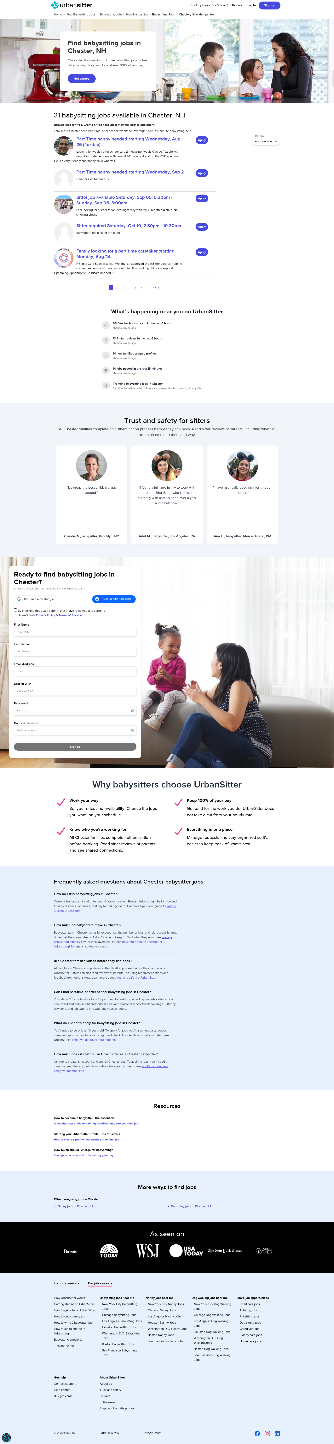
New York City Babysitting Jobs (119, 1306)
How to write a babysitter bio (73, 1323)
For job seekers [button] (100, 1283)
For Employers (200, 5)
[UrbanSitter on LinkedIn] (275, 1433)
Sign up (269, 5)
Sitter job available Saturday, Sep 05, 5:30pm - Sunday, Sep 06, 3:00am (124, 200)
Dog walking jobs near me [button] (210, 1298)
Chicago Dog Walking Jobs (212, 1315)
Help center (62, 1390)
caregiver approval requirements (94, 1040)
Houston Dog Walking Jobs (212, 1332)
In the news (107, 1402)
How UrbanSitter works (69, 1298)
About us (106, 1384)
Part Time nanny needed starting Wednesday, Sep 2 (130, 172)
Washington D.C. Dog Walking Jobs (208, 1340)
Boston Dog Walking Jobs (211, 1349)
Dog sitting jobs (250, 1323)
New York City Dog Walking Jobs (212, 1306)
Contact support (65, 1384)
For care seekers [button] (66, 1283)
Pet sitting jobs (250, 1316)
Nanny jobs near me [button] (160, 1298)
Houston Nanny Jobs (162, 1323)
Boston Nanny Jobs (161, 1335)
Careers (105, 1396)
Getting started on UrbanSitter (74, 1304)
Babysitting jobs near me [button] (117, 1298)
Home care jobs (250, 1341)
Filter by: (259, 136)
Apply (202, 140)
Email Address (24, 664)
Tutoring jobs (248, 1310)
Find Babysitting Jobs (80, 14)
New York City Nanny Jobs (166, 1304)
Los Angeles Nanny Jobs (164, 1316)
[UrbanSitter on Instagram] (265, 1433)
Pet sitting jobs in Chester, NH (191, 1206)
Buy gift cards (63, 1396)
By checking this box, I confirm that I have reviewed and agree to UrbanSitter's (61, 613)
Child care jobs (250, 1304)
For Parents (234, 5)
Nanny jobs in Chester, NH (75, 1206)
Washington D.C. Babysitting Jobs (121, 1336)
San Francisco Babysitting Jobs (119, 1353)
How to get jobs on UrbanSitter (74, 1310)
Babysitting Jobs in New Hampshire (124, 14)
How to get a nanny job (69, 1316)
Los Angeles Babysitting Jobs (122, 1321)
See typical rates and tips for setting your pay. (84, 1155)
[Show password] (132, 710)
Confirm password (26, 723)
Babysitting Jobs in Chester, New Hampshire (183, 14)
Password (21, 703)
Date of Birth (22, 684)
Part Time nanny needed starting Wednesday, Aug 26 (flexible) (128, 142)
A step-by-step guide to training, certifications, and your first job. (96, 1123)
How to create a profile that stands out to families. (87, 1139)
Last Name (21, 644)
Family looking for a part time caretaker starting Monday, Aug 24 (125, 254)
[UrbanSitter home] (73, 5)
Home (58, 14)
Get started (81, 79)
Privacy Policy (45, 615)
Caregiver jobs (249, 1329)
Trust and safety (110, 1390)
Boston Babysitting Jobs (118, 1344)
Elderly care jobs (251, 1335)
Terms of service (109, 1433)
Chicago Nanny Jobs (162, 1310)
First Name (21, 625)
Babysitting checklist (68, 1340)
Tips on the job (64, 1346)
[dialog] (6, 1437)
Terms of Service (70, 615)
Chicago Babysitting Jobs (119, 1315)
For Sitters (218, 5)
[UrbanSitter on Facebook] (255, 1433)
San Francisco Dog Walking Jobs (212, 1357)
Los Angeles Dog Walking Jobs (211, 1323)
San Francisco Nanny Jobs (165, 1341)
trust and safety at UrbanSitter (136, 978)
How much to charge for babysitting (70, 1331)
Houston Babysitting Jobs (119, 1327)
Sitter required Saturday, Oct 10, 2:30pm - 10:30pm (128, 226)
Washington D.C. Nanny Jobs (167, 1329)
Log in (251, 5)
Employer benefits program (118, 1408)
